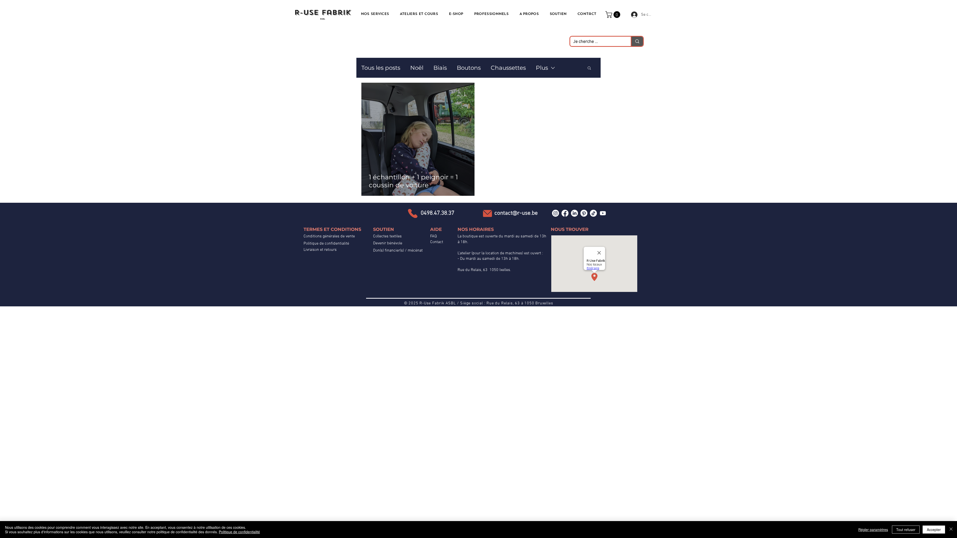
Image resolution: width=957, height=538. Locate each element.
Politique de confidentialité (326, 243)
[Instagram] (555, 213)
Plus (542, 67)
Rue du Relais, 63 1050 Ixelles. (484, 270)
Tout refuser (905, 529)
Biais (440, 67)
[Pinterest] (583, 213)
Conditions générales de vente (329, 236)
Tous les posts (380, 67)
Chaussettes (508, 67)
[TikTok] (593, 213)
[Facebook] (564, 213)
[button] (613, 14)
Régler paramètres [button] (873, 529)
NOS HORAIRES (476, 229)
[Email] (487, 213)
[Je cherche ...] (637, 41)
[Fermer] (951, 529)
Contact (436, 242)
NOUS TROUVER (569, 229)
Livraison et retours (320, 249)
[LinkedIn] (574, 213)
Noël (416, 67)
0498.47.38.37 (437, 213)
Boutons (469, 67)
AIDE (436, 229)
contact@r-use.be (516, 213)
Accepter (934, 529)
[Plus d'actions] (466, 94)
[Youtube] (602, 213)
